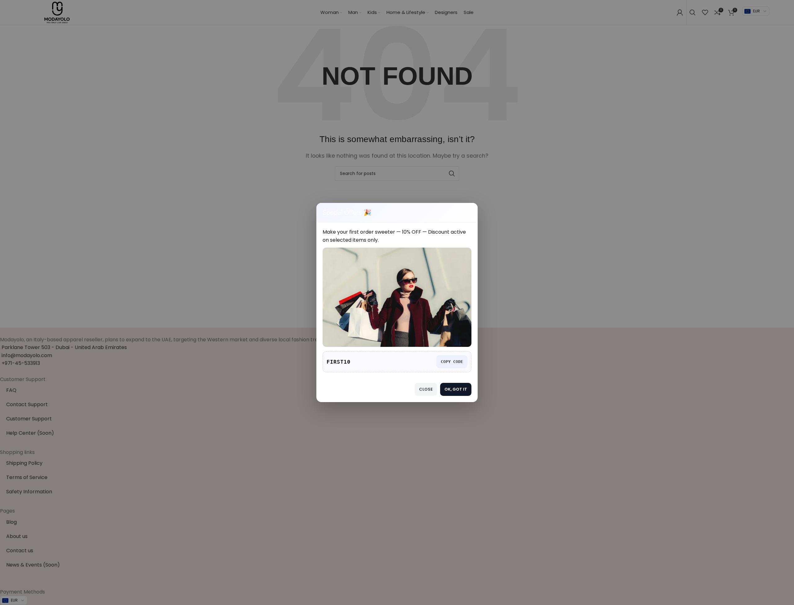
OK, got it (455, 389)
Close (426, 389)
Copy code (452, 361)
